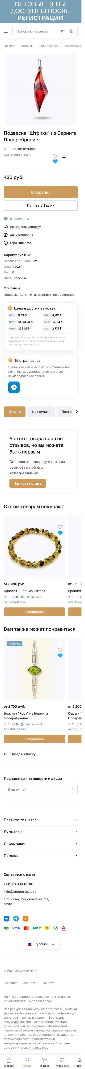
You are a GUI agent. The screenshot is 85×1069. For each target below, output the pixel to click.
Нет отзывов (26, 149)
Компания (13, 831)
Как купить (41, 412)
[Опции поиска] (62, 31)
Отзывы (14, 412)
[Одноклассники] (25, 918)
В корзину (41, 192)
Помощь (11, 855)
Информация (15, 843)
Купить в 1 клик (41, 205)
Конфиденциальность (20, 983)
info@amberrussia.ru (20, 891)
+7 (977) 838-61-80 (18, 884)
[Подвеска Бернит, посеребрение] (40, 89)
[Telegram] (16, 918)
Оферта (48, 983)
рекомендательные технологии (28, 1001)
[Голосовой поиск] (72, 31)
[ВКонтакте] (6, 918)
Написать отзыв (27, 483)
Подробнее (34, 612)
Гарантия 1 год (21, 243)
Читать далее (39, 1047)
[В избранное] (55, 155)
